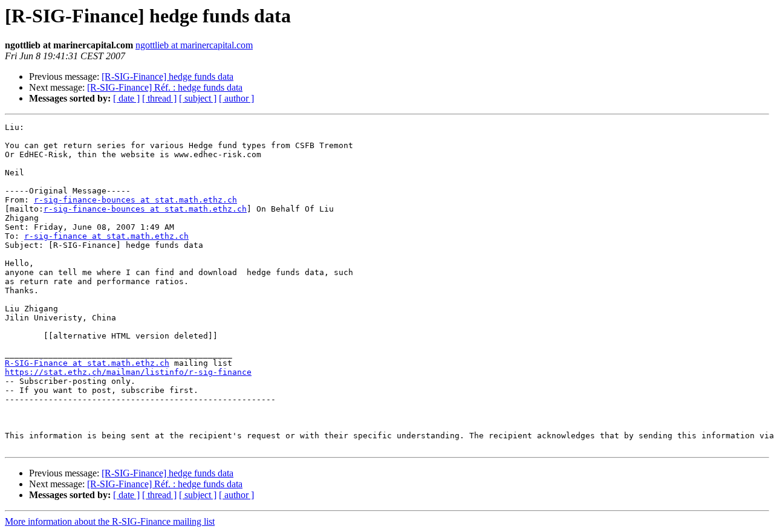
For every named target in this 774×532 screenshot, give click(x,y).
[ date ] (126, 98)
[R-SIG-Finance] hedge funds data (167, 76)
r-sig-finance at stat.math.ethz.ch (106, 236)
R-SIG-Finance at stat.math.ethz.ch (87, 363)
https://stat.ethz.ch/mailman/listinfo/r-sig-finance (128, 372)
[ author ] (236, 98)
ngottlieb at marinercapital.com (194, 45)
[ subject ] (197, 98)
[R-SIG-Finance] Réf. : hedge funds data (164, 87)
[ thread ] (159, 98)
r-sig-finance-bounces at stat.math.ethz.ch (135, 199)
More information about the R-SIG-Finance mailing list (110, 521)
